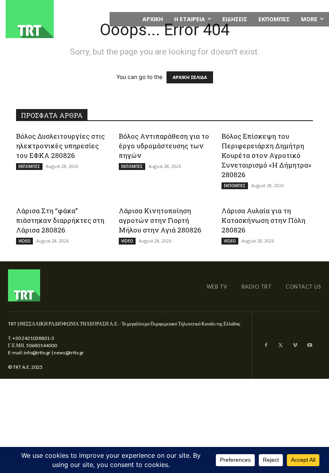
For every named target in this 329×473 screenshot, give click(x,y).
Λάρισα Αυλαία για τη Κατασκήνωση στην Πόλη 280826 (263, 220)
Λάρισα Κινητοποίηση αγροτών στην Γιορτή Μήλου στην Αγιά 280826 (160, 220)
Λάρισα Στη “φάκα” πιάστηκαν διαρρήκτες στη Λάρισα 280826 (60, 220)
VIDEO (24, 241)
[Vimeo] (295, 345)
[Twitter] (280, 345)
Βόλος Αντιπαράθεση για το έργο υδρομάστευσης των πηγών (164, 145)
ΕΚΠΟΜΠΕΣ (29, 166)
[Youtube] (310, 345)
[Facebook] (265, 345)
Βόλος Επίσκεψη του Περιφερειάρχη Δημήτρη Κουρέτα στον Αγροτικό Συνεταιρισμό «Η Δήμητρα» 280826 (266, 155)
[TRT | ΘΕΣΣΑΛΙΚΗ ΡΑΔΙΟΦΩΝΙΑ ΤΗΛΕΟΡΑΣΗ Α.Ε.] (55, 19)
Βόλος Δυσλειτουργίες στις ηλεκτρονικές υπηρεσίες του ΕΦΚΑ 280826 (60, 145)
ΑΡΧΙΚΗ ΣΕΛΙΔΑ (190, 77)
